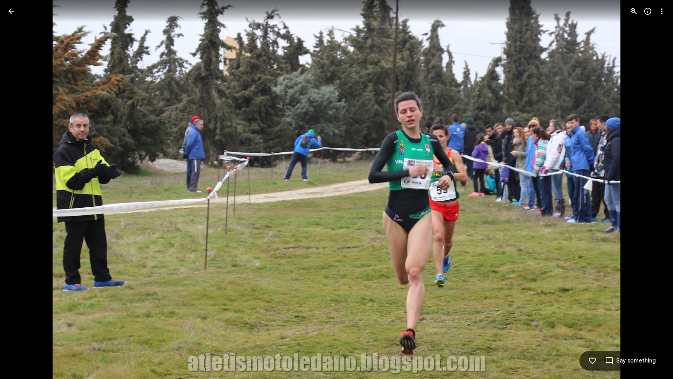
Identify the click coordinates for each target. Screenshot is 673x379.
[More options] (662, 11)
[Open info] (648, 11)
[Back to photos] (11, 11)
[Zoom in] (634, 11)
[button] (19, 189)
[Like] (592, 361)
